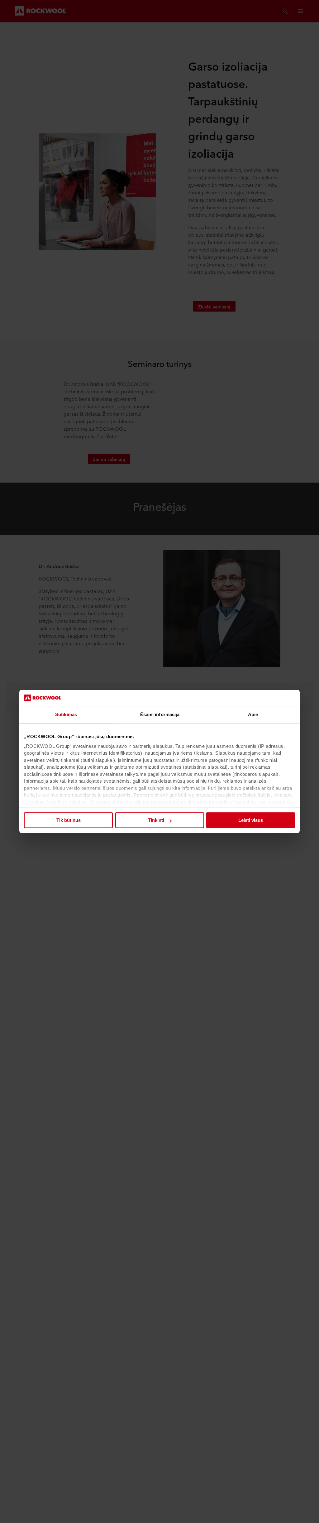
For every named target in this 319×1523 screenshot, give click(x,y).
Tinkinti (156, 820)
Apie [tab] (253, 714)
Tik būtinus (68, 820)
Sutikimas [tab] (66, 714)
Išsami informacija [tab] (160, 714)
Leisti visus (250, 820)
